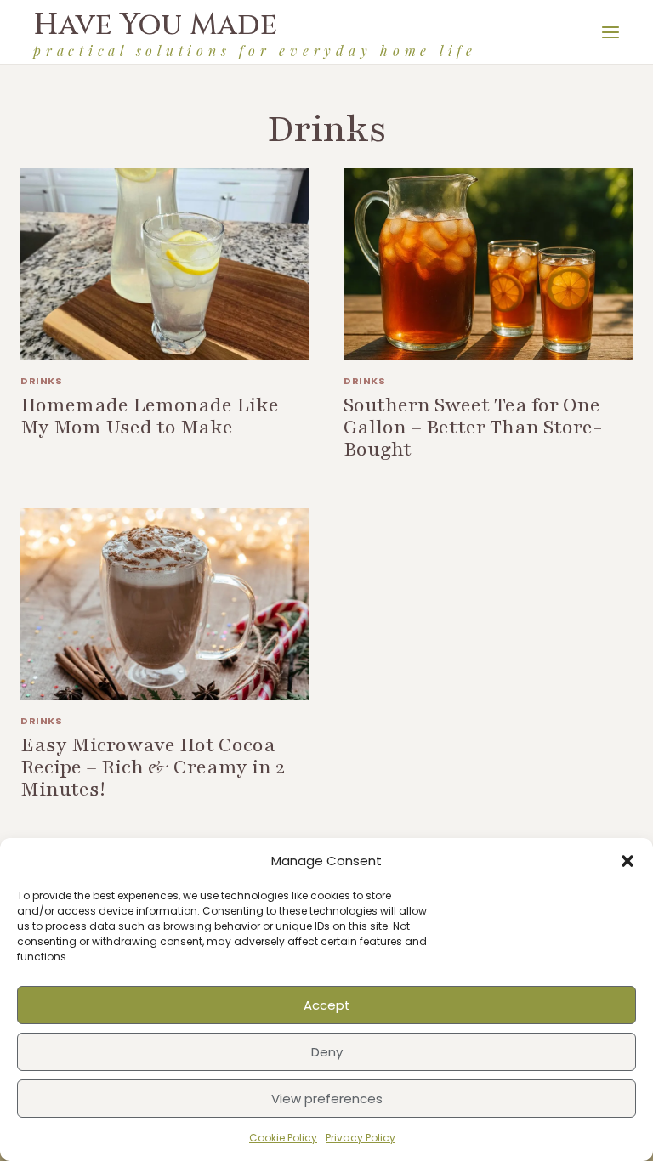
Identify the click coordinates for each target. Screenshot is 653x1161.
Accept (327, 1005)
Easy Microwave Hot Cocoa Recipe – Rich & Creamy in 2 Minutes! (152, 767)
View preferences (327, 1098)
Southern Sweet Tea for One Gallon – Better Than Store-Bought (473, 427)
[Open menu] (613, 32)
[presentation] (164, 264)
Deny (327, 1052)
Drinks (41, 381)
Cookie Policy (283, 1137)
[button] (627, 860)
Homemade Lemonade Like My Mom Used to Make (149, 416)
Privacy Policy (360, 1137)
